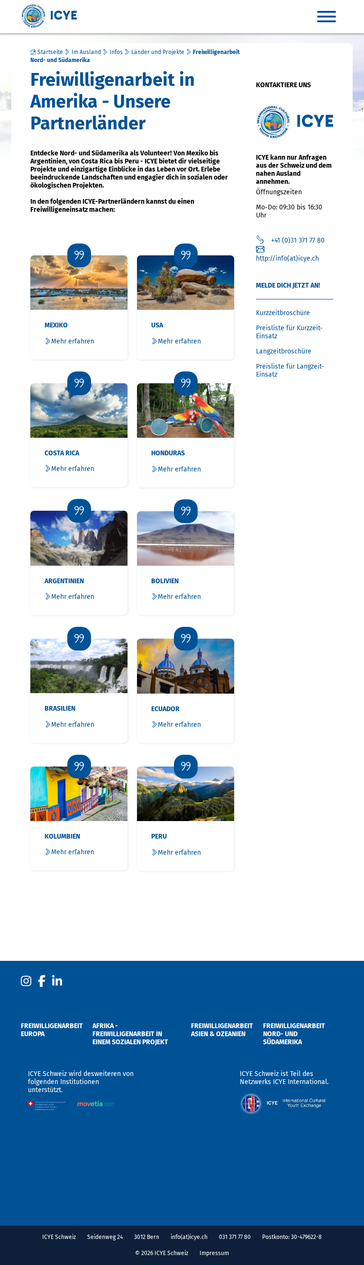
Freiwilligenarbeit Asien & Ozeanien (222, 1030)
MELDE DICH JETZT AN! (288, 285)
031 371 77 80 (235, 1237)
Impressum (214, 1253)
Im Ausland (86, 52)
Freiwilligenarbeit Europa (52, 1030)
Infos (116, 52)
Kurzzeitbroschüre (283, 313)
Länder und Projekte (157, 52)
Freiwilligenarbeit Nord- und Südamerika (294, 1034)
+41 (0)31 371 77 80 (298, 240)
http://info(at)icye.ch (287, 258)
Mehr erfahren (72, 341)
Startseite (49, 52)
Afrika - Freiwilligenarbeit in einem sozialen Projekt (130, 1034)
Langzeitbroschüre (283, 351)
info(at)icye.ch (189, 1237)
